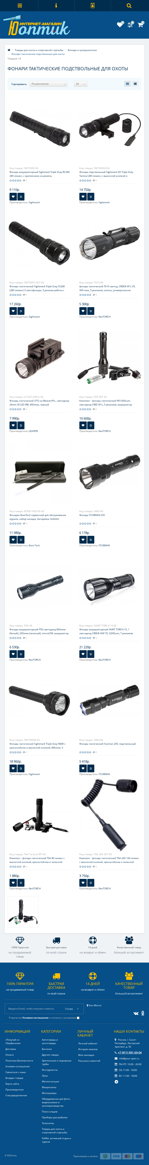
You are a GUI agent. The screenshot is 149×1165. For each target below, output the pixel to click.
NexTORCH (105, 316)
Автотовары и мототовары (50, 1041)
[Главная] (9, 50)
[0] (120, 26)
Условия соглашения (17, 1066)
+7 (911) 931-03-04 (130, 1052)
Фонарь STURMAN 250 (92, 515)
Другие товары (50, 1054)
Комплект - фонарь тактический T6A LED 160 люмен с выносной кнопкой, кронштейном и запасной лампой (109, 862)
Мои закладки (86, 1055)
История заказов (87, 1049)
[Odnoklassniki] (141, 1012)
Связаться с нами (15, 1072)
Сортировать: (19, 84)
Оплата (9, 1054)
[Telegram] (117, 1082)
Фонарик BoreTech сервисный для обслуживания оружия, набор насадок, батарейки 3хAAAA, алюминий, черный (38, 518)
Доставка (10, 1049)
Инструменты (50, 1070)
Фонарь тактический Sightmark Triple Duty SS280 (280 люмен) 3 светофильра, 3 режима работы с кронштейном (37, 290)
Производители (14, 1089)
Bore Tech (34, 545)
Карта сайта (12, 1083)
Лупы (45, 1075)
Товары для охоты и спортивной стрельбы (54, 1130)
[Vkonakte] (135, 1012)
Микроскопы (49, 1087)
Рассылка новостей (89, 1060)
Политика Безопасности (19, 1060)
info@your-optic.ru (129, 1058)
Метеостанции (50, 1081)
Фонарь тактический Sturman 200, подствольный (107, 743)
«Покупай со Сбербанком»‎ (13, 1041)
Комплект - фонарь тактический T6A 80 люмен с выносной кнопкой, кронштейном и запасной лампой (37, 862)
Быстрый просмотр (40, 125)
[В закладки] (13, 197)
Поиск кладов (49, 1111)
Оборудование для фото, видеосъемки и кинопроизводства (56, 1102)
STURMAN (104, 545)
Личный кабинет (88, 1043)
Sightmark (34, 202)
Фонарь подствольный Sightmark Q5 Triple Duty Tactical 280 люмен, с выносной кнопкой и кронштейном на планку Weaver (106, 175)
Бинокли (47, 1049)
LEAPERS (33, 431)
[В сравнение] (20, 197)
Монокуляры (49, 1093)
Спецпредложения (16, 1095)
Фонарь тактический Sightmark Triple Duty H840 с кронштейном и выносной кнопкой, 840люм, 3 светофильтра (38, 747)
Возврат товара (14, 1078)
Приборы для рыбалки (55, 1117)
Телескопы (48, 1123)
